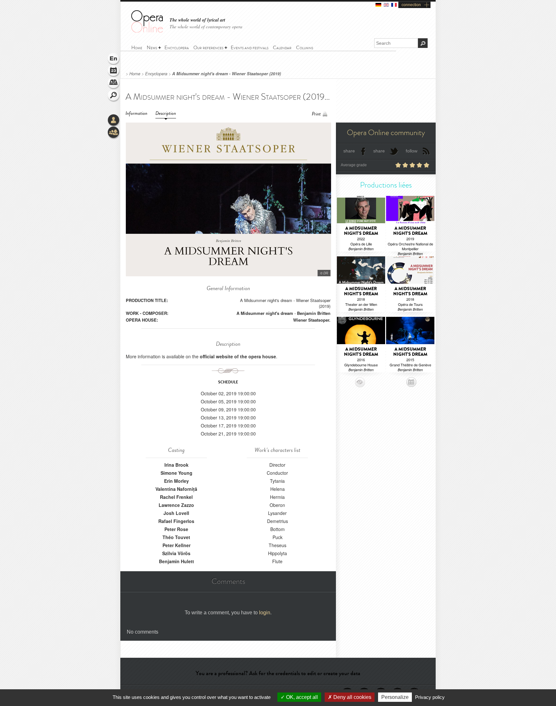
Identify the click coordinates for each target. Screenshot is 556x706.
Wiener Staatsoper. (311, 320)
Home (134, 74)
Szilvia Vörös (176, 553)
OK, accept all (301, 697)
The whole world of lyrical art (197, 20)
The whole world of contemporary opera (206, 26)
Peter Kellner (176, 545)
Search (113, 95)
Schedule (113, 71)
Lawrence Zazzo (176, 505)
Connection (113, 120)
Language (113, 59)
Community (113, 132)
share (349, 150)
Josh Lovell (176, 513)
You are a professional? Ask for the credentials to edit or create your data (278, 673)
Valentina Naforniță (176, 489)
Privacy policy (430, 697)
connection (411, 5)
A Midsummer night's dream (264, 313)
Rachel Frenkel (176, 497)
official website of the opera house (238, 356)
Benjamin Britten (313, 313)
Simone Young (176, 473)
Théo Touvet (176, 537)
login (264, 612)
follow (411, 150)
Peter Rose (176, 529)
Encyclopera (156, 74)
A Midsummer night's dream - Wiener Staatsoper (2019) (226, 74)
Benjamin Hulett (176, 561)
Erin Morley (176, 481)
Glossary (113, 83)
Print (316, 114)
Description (165, 113)
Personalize (395, 697)
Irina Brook (176, 465)
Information (136, 113)
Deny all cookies (351, 697)
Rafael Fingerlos (176, 521)
